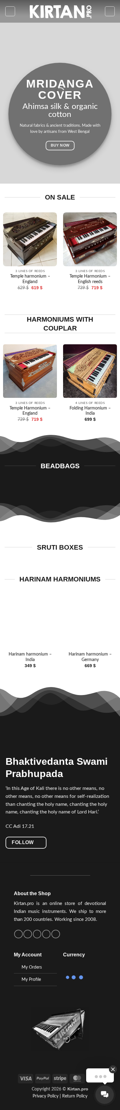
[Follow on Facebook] (18, 934)
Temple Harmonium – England (30, 411)
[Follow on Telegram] (55, 934)
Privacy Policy (45, 1096)
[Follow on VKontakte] (46, 934)
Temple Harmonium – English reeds (90, 279)
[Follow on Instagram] (27, 934)
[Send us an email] (37, 934)
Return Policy (74, 1096)
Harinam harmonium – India (30, 657)
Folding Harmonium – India (90, 411)
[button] (10, 11)
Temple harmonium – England (30, 279)
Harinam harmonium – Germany (90, 657)
